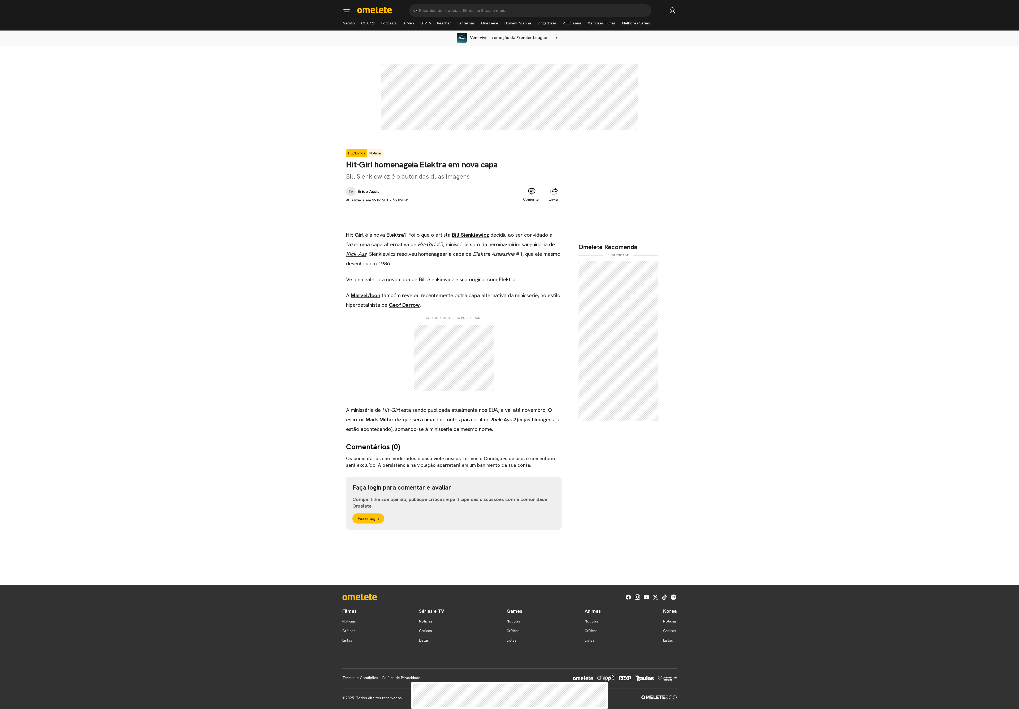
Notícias (349, 621)
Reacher (444, 23)
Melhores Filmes (602, 23)
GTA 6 (425, 23)
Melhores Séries (636, 23)
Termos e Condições (360, 677)
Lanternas (466, 23)
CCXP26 (368, 23)
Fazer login (368, 518)
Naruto (349, 23)
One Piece (489, 23)
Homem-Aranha (517, 23)
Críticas (348, 630)
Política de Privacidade (401, 677)
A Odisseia (572, 23)
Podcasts (389, 23)
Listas (347, 640)
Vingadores (547, 23)
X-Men (408, 23)
